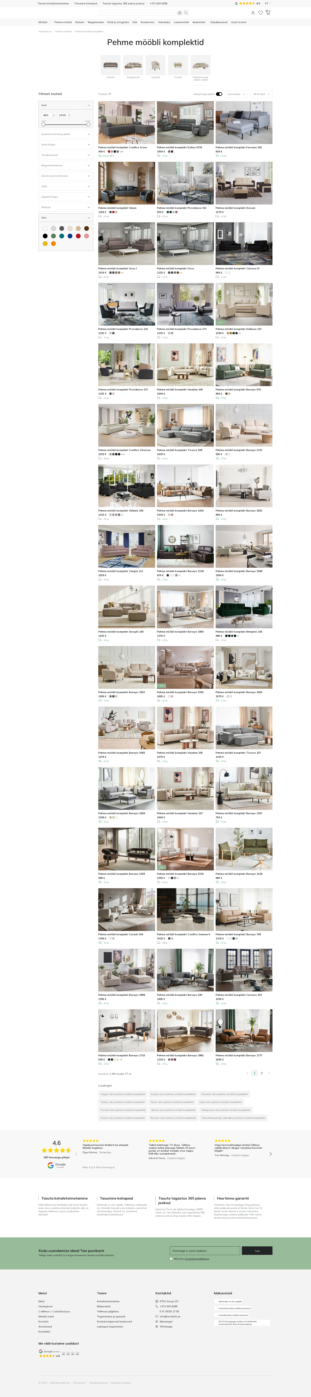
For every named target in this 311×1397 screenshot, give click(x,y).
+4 (122, 273)
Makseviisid (103, 1306)
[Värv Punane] (78, 236)
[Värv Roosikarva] (86, 236)
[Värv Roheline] (53, 236)
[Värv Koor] (70, 228)
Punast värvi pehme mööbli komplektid (123, 1110)
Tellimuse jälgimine (108, 1311)
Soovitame (234, 94)
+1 (179, 575)
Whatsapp (166, 1326)
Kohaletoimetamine (108, 1301)
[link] (247, 1073)
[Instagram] (251, 1382)
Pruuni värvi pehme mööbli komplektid (123, 1118)
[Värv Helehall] (53, 228)
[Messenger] (263, 1382)
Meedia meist (46, 1316)
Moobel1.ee (45, 31)
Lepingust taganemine (110, 1326)
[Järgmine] (269, 1073)
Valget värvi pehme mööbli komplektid (123, 1094)
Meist (42, 1301)
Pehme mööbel (63, 31)
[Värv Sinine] (70, 236)
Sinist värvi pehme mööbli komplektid (172, 1102)
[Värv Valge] (45, 228)
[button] (253, 13)
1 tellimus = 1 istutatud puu (54, 1311)
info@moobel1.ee (170, 1316)
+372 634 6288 (168, 1306)
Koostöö (44, 1321)
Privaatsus (79, 1382)
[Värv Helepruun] (78, 228)
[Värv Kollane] (45, 243)
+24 (122, 454)
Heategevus (46, 1306)
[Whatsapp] (269, 1382)
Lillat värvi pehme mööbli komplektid (221, 1102)
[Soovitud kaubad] (261, 13)
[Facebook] (245, 1382)
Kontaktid (44, 1331)
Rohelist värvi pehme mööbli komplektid (224, 1094)
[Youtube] (257, 1382)
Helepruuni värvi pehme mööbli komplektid (225, 1110)
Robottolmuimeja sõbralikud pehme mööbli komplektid (233, 1118)
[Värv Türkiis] (61, 236)
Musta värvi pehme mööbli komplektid (173, 1110)
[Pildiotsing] (180, 13)
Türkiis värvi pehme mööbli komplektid (123, 1102)
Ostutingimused (98, 1382)
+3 (122, 515)
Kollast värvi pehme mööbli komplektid (173, 1094)
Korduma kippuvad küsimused (114, 1321)
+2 (239, 333)
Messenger (166, 1321)
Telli (257, 1251)
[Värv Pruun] (86, 228)
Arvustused (45, 1326)
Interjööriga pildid (203, 94)
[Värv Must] (45, 236)
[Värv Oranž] (53, 243)
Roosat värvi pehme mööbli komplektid (173, 1118)
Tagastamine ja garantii (111, 1316)
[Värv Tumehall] (61, 228)
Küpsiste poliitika (121, 1382)
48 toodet (259, 94)
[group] (108, 1151)
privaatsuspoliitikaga (197, 1258)
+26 (121, 151)
